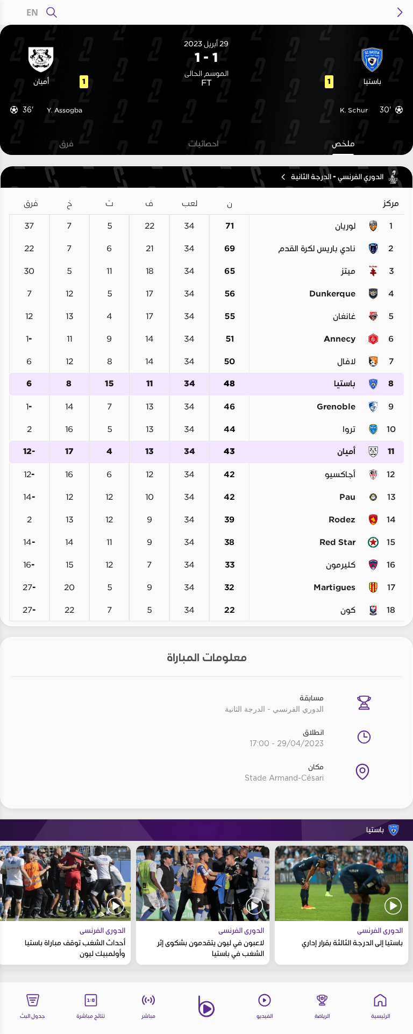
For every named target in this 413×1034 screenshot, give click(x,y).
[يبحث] (51, 12)
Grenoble (336, 407)
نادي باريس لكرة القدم (317, 248)
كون (347, 610)
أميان (346, 451)
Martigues (334, 587)
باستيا (344, 383)
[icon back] (400, 12)
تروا (349, 429)
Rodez (342, 520)
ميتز (348, 271)
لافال (346, 361)
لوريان (345, 226)
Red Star (337, 542)
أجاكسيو (340, 474)
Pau (347, 497)
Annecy (339, 339)
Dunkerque (332, 294)
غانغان (344, 316)
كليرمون (340, 565)
